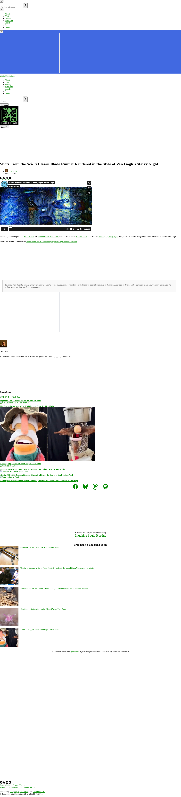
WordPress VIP (39, 792)
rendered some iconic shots (48, 236)
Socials (7, 89)
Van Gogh (103, 236)
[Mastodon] (10, 783)
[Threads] (7, 179)
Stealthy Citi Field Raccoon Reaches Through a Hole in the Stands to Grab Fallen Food (36, 475)
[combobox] (11, 101)
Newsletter (9, 87)
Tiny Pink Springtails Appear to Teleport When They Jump (43, 609)
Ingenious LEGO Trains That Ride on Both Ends (20, 400)
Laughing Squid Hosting (90, 535)
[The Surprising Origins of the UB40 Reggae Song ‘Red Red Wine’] (15, 403)
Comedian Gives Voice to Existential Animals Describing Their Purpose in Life (32, 469)
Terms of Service (19, 785)
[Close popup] (1, 31)
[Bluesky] (4, 179)
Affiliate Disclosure (26, 787)
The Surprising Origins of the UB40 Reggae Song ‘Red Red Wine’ (27, 406)
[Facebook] (1, 179)
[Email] (10, 179)
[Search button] (25, 99)
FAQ (7, 82)
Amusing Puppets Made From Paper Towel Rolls (20, 464)
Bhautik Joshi (29, 236)
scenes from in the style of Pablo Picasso (51, 242)
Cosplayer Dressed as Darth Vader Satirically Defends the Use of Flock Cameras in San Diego (39, 481)
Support (8, 91)
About (7, 80)
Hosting (8, 84)
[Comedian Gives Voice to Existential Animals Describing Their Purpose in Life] (9, 466)
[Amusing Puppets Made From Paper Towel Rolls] (47, 460)
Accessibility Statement (9, 787)
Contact (8, 93)
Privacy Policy (5, 785)
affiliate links (74, 652)
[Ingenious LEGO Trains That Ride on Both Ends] (10, 397)
